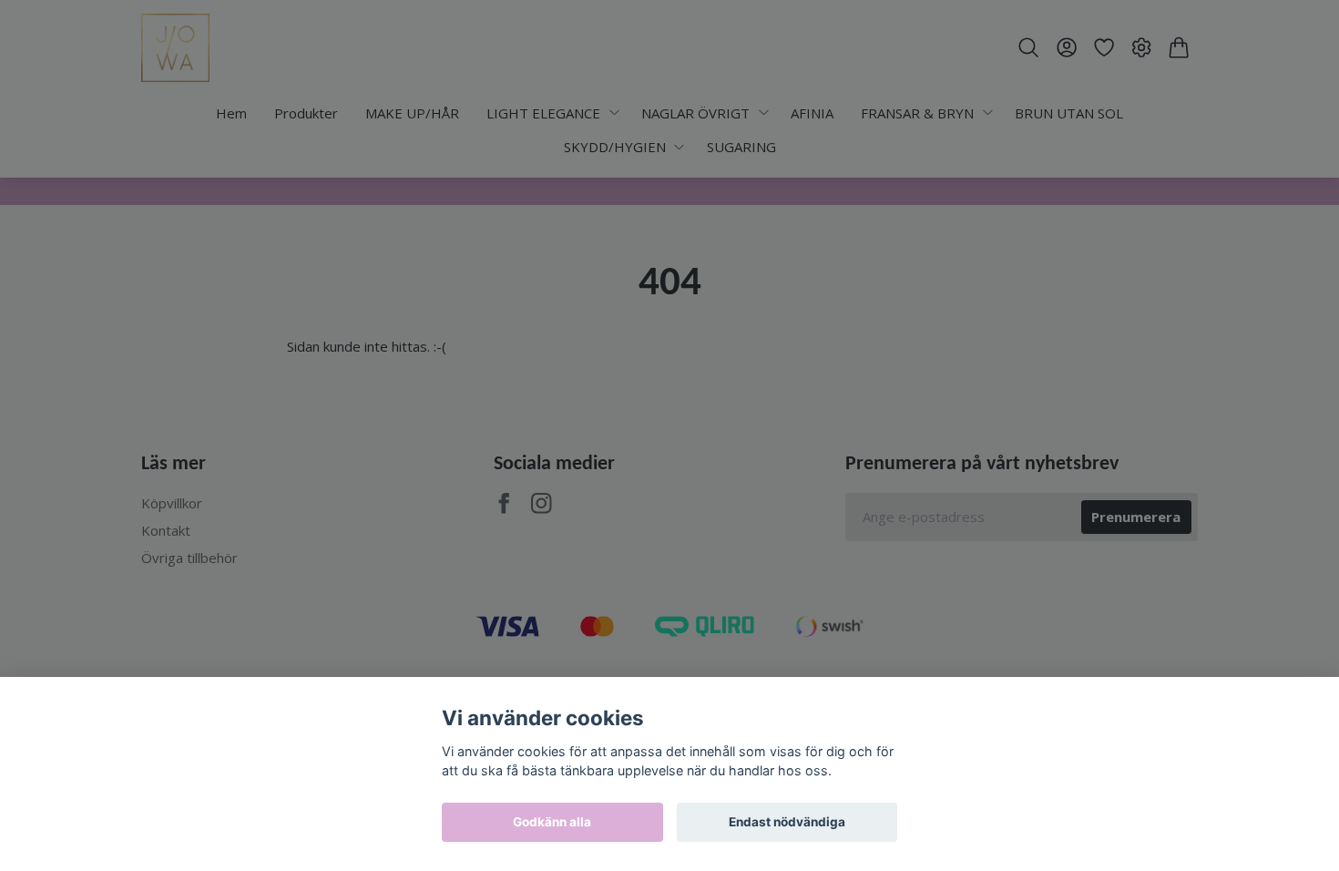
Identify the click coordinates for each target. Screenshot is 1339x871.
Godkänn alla (552, 822)
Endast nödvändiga (787, 822)
